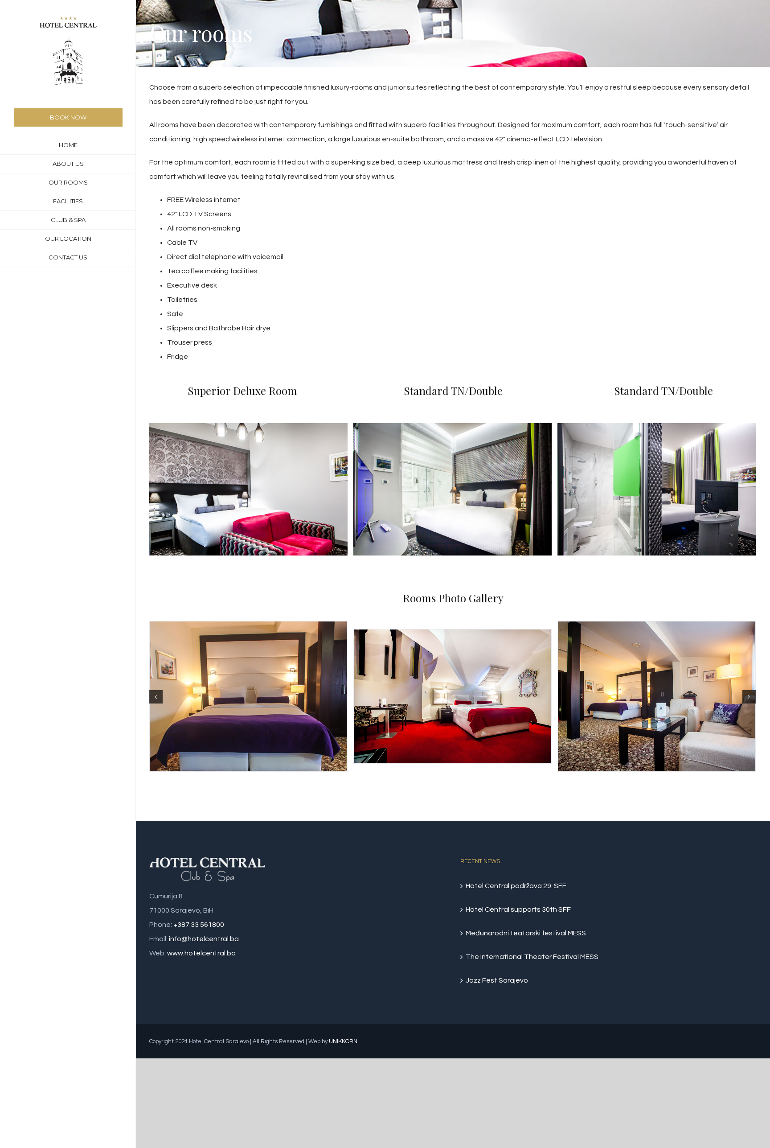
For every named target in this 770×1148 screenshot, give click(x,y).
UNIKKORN (343, 1041)
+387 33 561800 (198, 924)
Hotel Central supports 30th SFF (518, 909)
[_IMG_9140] (656, 489)
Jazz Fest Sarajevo (497, 980)
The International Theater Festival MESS (532, 956)
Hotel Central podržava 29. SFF (516, 885)
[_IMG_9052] (248, 489)
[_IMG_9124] (452, 489)
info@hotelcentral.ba (204, 938)
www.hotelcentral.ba (201, 953)
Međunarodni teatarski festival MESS (526, 933)
